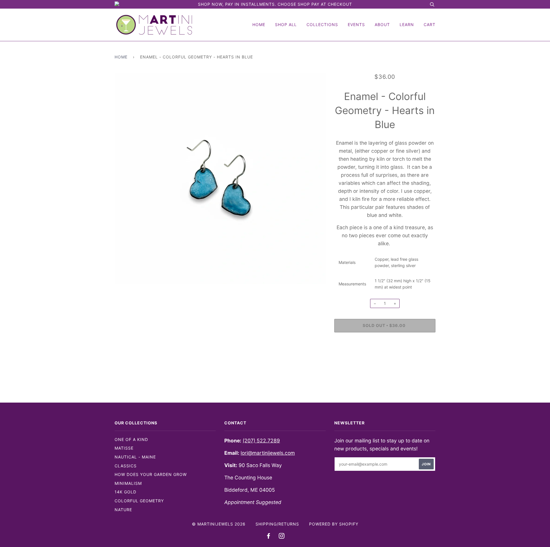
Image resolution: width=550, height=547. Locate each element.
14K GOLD (125, 491)
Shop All (286, 24)
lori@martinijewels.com (268, 453)
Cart (429, 24)
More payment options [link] (385, 356)
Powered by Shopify (333, 523)
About (382, 24)
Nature (123, 509)
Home (258, 24)
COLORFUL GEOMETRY (139, 500)
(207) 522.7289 (261, 441)
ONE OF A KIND (131, 439)
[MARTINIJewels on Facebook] (269, 536)
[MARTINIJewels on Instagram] (282, 536)
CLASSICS (126, 465)
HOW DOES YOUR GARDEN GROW (151, 474)
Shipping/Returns (277, 523)
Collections (322, 24)
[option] (220, 178)
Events (356, 24)
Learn (407, 24)
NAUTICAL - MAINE (135, 456)
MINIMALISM (128, 483)
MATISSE (124, 448)
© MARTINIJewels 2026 (218, 523)
